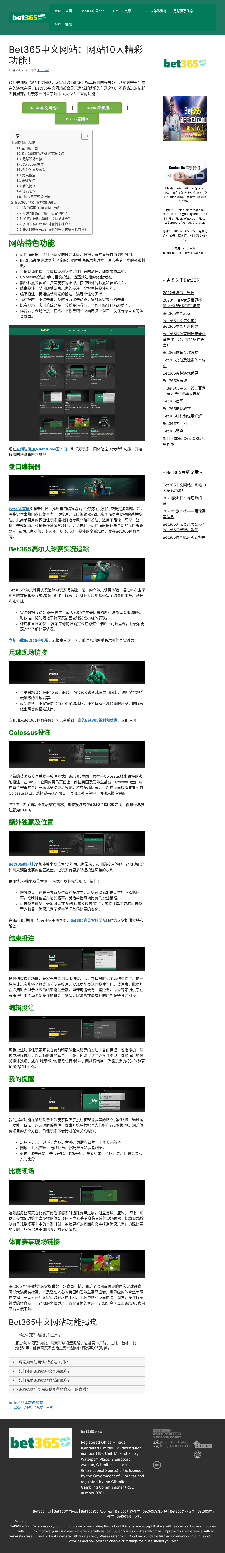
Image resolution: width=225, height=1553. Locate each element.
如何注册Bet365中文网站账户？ (47, 218)
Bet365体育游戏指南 (28, 1403)
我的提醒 (29, 186)
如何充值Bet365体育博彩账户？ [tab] (45, 1380)
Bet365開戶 (173, 431)
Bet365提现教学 (177, 408)
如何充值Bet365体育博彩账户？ (47, 224)
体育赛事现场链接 (37, 197)
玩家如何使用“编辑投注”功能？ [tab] (44, 1362)
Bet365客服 (63, 24)
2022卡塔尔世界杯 (178, 293)
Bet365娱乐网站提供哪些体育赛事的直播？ (55, 229)
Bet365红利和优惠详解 (182, 416)
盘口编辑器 (29, 148)
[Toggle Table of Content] (83, 136)
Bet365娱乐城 (175, 381)
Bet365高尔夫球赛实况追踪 (43, 154)
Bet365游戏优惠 (182, 1511)
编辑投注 (28, 180)
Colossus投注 (33, 164)
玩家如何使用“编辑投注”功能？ (45, 213)
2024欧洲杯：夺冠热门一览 (33, 1407)
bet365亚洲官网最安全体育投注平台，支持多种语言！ (184, 339)
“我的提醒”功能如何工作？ (41, 208)
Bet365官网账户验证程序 (184, 537)
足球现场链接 (32, 159)
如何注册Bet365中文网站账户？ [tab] (45, 1371)
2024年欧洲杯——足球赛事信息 (169, 11)
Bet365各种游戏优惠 (180, 373)
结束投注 (28, 175)
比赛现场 (29, 191)
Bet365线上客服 (129, 1516)
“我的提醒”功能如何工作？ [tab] (40, 1335)
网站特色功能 (25, 142)
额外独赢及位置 (33, 170)
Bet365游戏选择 (155, 1511)
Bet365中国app (92, 11)
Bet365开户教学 (127, 1511)
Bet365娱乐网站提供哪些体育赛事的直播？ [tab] (54, 1389)
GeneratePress (20, 1536)
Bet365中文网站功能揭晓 (35, 202)
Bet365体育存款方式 (180, 352)
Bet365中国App (66, 1511)
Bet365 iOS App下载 (96, 1511)
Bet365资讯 (122, 11)
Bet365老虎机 (175, 423)
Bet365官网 (63, 11)
